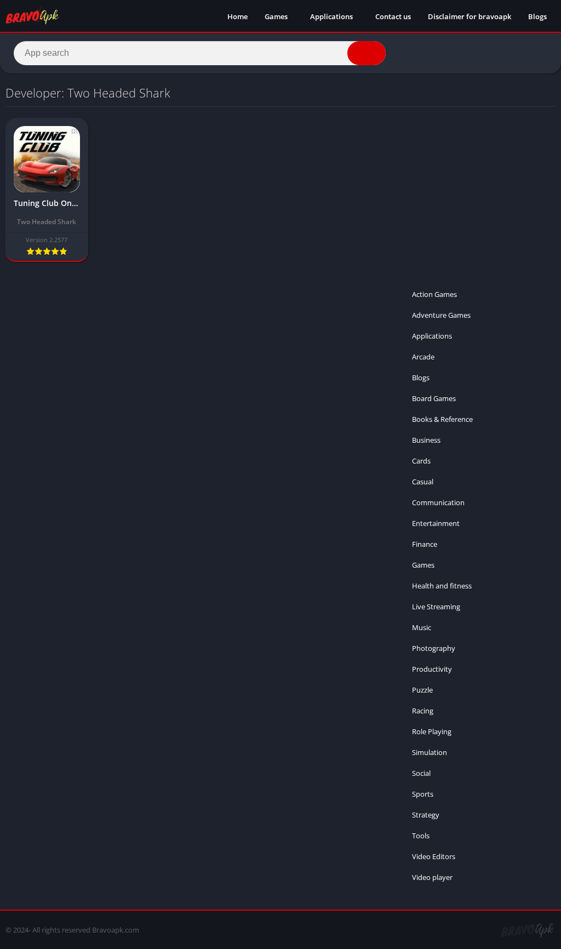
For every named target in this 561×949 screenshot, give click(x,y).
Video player (432, 877)
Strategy (425, 815)
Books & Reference (442, 419)
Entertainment (436, 523)
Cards (421, 461)
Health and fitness (442, 586)
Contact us (393, 16)
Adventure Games (441, 315)
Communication (438, 502)
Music (421, 627)
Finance (424, 544)
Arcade (423, 357)
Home (237, 16)
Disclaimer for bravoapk (469, 16)
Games (276, 16)
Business (426, 440)
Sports (422, 794)
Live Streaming (436, 606)
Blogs (537, 16)
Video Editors (433, 856)
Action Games (434, 294)
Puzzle (422, 690)
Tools (421, 836)
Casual (422, 482)
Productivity (432, 669)
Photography (433, 648)
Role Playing (431, 731)
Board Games (434, 398)
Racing (422, 711)
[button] (366, 53)
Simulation (429, 752)
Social (421, 773)
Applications (331, 16)
